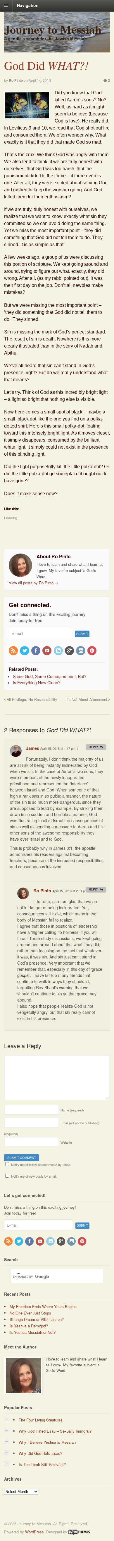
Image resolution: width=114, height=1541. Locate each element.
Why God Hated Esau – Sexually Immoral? (55, 1431)
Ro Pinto (16, 80)
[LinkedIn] (59, 651)
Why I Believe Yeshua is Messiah (47, 1442)
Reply (93, 747)
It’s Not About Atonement (86, 699)
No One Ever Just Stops (30, 1313)
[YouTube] (47, 651)
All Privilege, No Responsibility (31, 699)
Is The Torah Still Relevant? (42, 1464)
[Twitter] (25, 651)
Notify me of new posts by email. (34, 1176)
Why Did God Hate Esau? (40, 1453)
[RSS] (14, 651)
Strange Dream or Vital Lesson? (37, 1319)
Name (72, 1110)
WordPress (34, 1532)
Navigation (28, 5)
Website (66, 1142)
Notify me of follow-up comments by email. (41, 1164)
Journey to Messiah (52, 29)
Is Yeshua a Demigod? (29, 1326)
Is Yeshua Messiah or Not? (33, 1332)
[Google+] (70, 651)
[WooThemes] (79, 1532)
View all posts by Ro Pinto (33, 582)
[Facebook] (36, 651)
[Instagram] (81, 651)
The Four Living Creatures (41, 1420)
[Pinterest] (92, 651)
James (32, 748)
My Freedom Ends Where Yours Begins (43, 1306)
